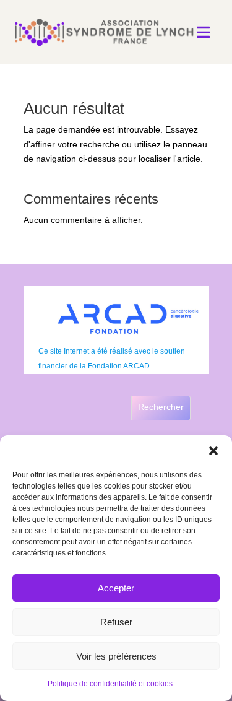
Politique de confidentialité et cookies (110, 683)
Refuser (116, 622)
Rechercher (161, 407)
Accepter (116, 588)
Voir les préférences (116, 656)
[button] (213, 451)
